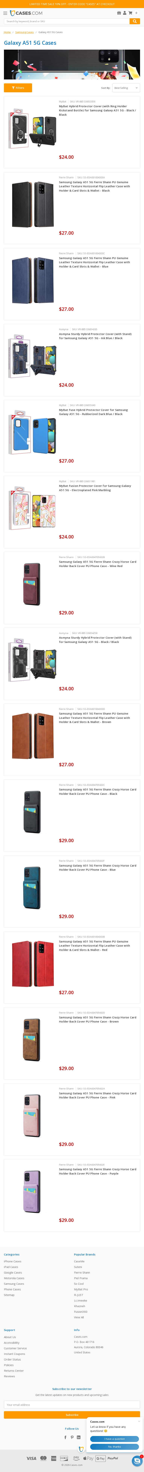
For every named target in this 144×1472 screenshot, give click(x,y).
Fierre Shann (82, 1272)
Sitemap (9, 1295)
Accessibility (12, 1342)
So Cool (79, 1283)
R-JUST (78, 1295)
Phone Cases (12, 1289)
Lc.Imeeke (80, 1300)
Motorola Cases (14, 1278)
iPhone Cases (12, 1261)
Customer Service (15, 1348)
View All (79, 1317)
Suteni (78, 1267)
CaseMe (79, 1261)
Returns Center (14, 1370)
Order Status (12, 1359)
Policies (9, 1365)
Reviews (9, 1376)
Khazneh (79, 1306)
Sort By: (105, 88)
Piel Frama (81, 1278)
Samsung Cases (14, 1283)
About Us (10, 1337)
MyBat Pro (81, 1289)
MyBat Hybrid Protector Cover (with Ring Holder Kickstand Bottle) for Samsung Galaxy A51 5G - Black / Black (97, 110)
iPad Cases (11, 1267)
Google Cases (13, 1272)
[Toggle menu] (5, 13)
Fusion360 (80, 1311)
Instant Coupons (14, 1354)
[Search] (135, 21)
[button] (18, 87)
